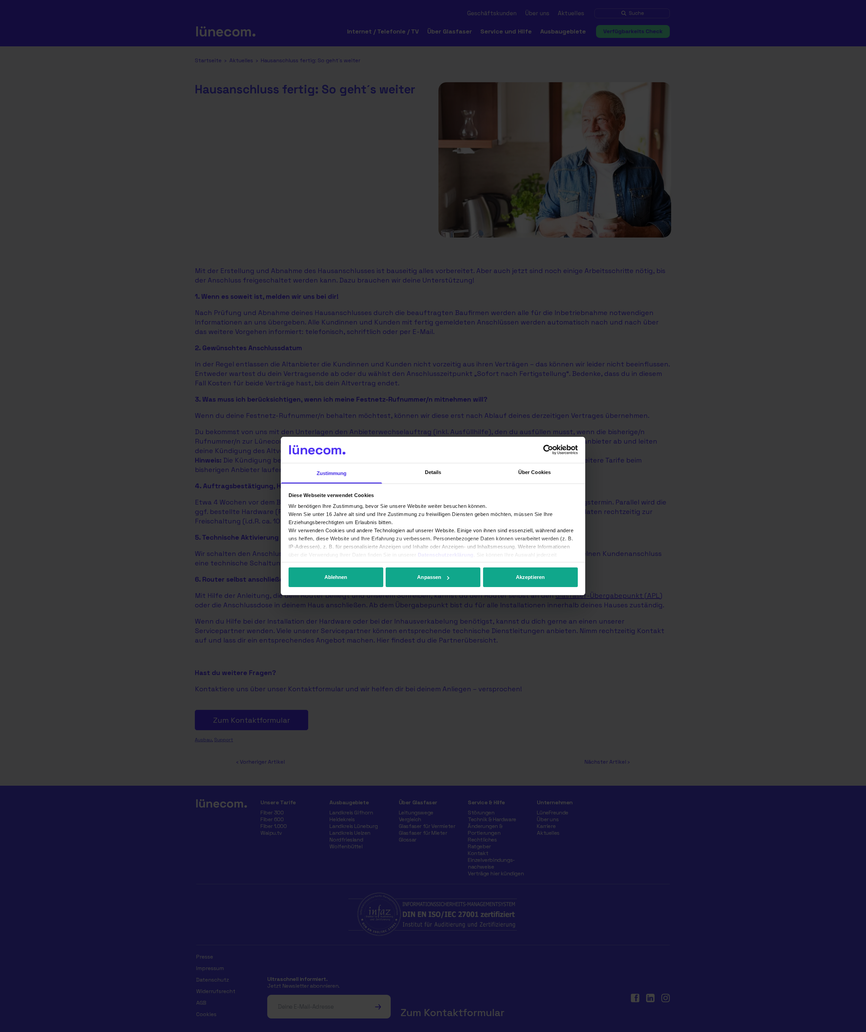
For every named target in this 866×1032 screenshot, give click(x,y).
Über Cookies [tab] (534, 472)
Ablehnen (335, 577)
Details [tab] (433, 472)
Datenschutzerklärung (446, 555)
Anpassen (429, 577)
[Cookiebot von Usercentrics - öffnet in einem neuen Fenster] (548, 450)
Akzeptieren (530, 577)
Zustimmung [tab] (332, 473)
